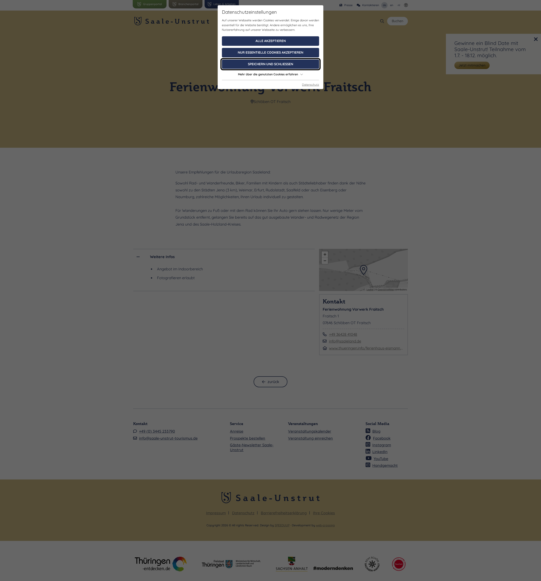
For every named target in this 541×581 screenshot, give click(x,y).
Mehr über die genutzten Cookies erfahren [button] (268, 74)
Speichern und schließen (270, 64)
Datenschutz (310, 85)
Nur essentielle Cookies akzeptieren (270, 52)
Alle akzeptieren (270, 41)
